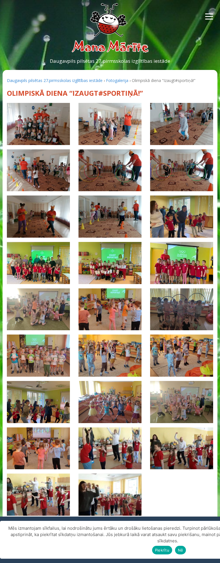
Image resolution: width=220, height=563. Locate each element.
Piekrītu (162, 550)
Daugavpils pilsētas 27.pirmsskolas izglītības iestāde (110, 61)
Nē (180, 550)
